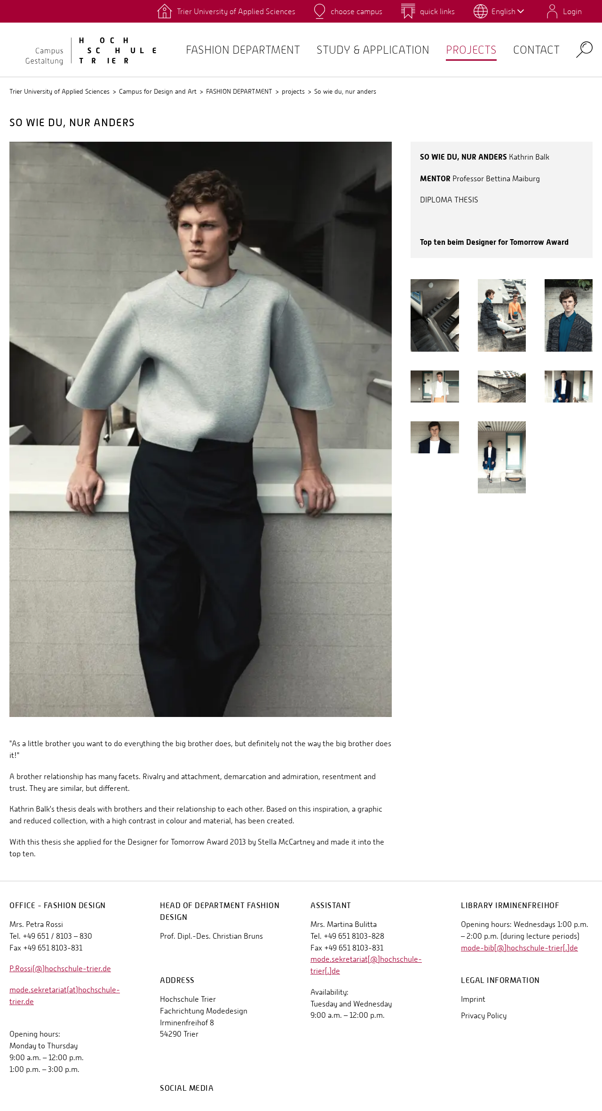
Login (572, 11)
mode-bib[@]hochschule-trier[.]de (519, 947)
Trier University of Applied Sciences (59, 91)
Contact (536, 49)
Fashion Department (243, 49)
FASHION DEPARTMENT (239, 91)
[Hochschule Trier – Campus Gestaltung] (84, 49)
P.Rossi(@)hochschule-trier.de (60, 968)
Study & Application (373, 49)
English (503, 11)
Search (584, 49)
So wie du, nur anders (345, 91)
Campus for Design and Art (158, 91)
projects (471, 49)
